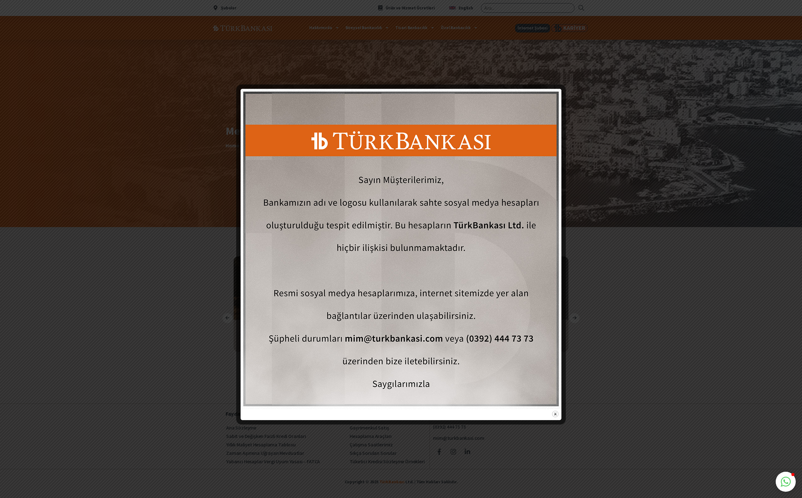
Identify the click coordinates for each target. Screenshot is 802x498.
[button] (786, 482)
